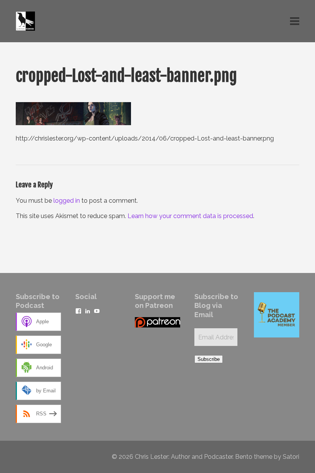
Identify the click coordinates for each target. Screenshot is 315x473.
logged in (66, 200)
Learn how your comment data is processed (190, 216)
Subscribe (208, 359)
